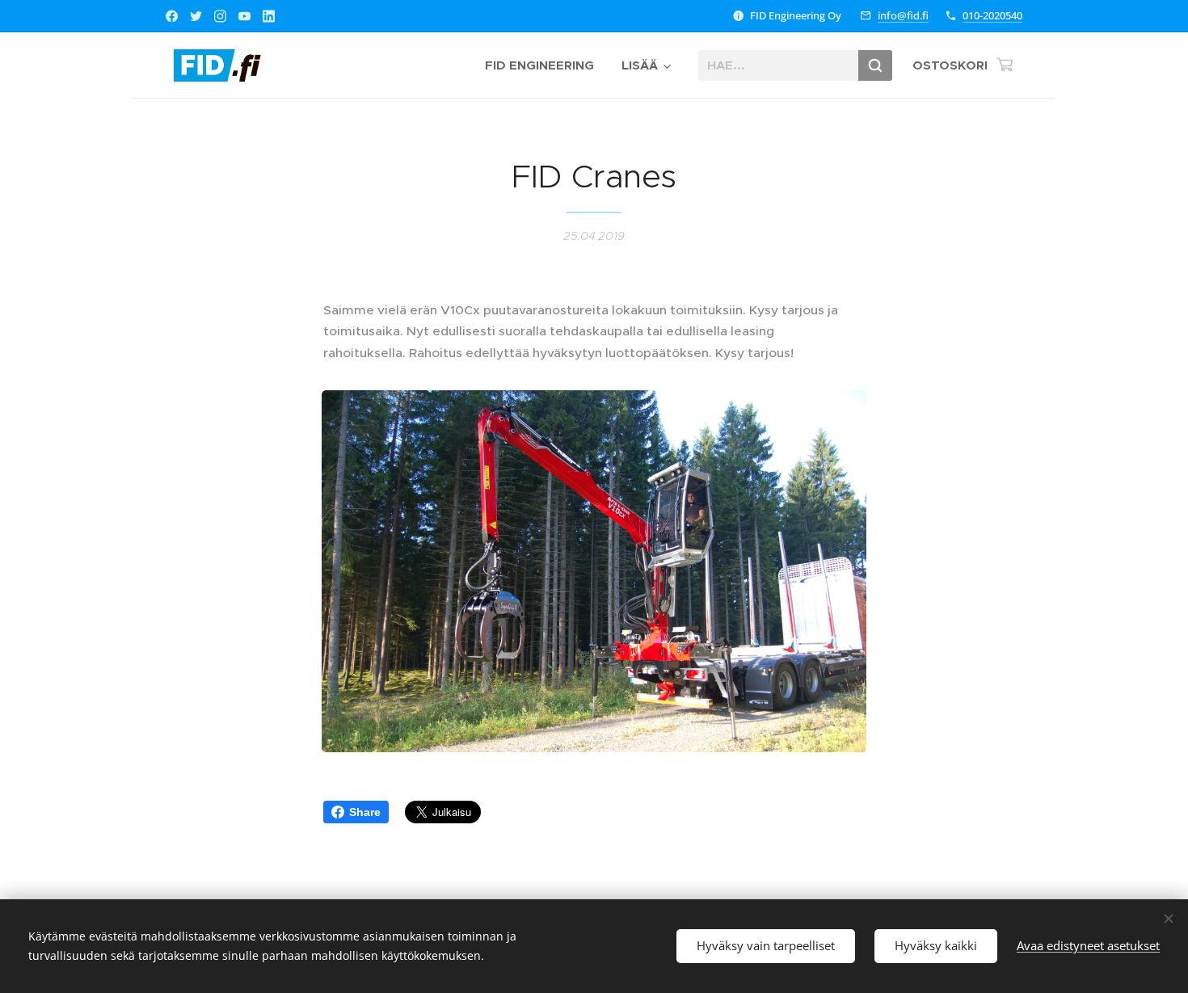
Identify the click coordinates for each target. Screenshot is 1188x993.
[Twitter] (196, 16)
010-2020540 (992, 15)
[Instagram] (220, 16)
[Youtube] (244, 16)
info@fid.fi (903, 15)
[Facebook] (172, 16)
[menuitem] (539, 65)
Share (365, 812)
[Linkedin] (269, 16)
